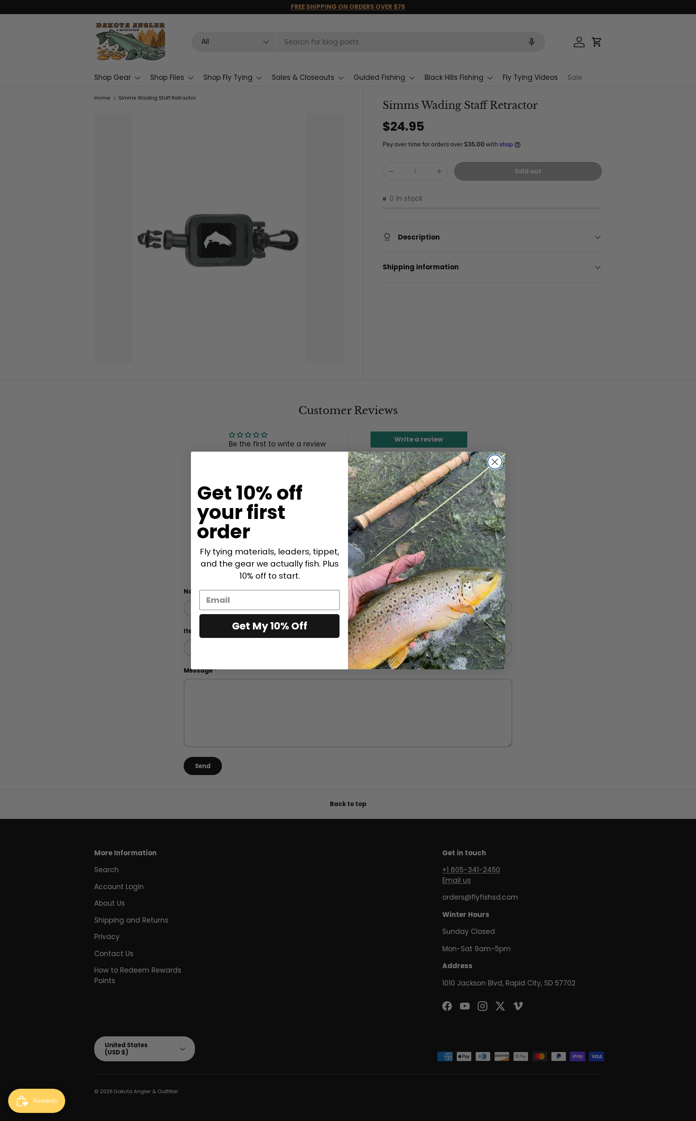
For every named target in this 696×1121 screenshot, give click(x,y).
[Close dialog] (495, 462)
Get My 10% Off (269, 626)
